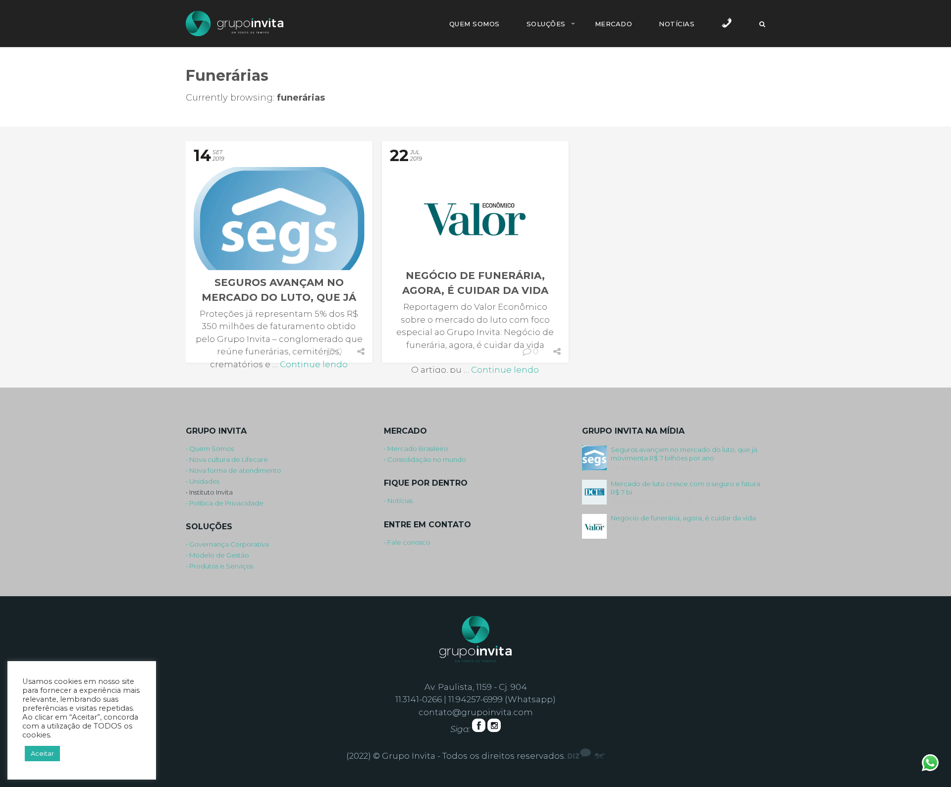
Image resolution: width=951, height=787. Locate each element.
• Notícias (398, 501)
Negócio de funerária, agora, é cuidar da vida (683, 518)
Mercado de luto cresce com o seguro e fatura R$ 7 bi (685, 488)
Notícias (676, 24)
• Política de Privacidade (225, 503)
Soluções (546, 24)
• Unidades (202, 481)
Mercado (614, 24)
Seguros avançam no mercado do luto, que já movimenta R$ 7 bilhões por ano (684, 454)
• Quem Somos (210, 448)
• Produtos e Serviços (219, 566)
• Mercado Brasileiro (416, 448)
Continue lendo (314, 364)
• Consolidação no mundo (425, 459)
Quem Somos (474, 24)
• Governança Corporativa (227, 544)
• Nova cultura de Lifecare (227, 459)
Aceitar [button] (42, 753)
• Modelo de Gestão (217, 555)
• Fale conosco (407, 542)
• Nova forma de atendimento (233, 470)
